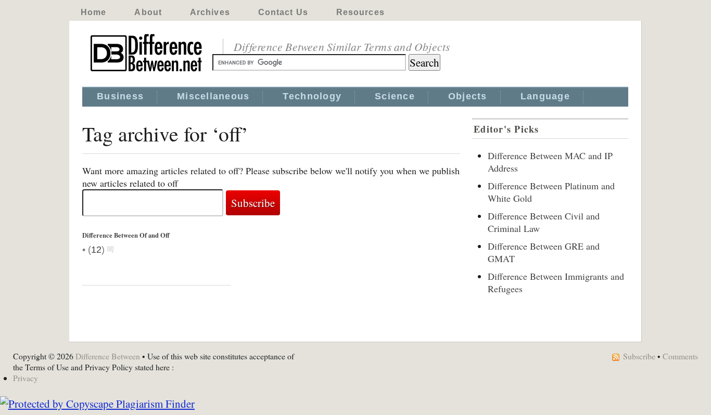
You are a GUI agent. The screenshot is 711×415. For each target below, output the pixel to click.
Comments (680, 356)
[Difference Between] (147, 72)
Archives (210, 12)
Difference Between (107, 356)
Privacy (25, 377)
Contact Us (283, 12)
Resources (360, 12)
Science (395, 96)
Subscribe (639, 356)
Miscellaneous (213, 96)
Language (545, 96)
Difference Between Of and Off (126, 235)
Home (93, 12)
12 (96, 249)
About (148, 12)
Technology (312, 96)
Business (120, 96)
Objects (467, 96)
